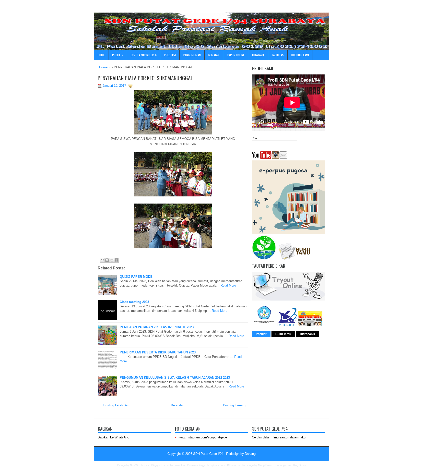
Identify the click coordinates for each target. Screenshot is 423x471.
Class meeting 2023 (134, 302)
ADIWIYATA (258, 54)
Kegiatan (213, 54)
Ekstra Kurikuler (144, 54)
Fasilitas (278, 54)
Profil (118, 54)
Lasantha (179, 465)
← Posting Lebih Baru (114, 405)
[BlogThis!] (107, 260)
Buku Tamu (283, 334)
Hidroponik (307, 334)
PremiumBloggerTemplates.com (206, 465)
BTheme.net (234, 465)
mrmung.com (283, 465)
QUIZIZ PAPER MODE (136, 276)
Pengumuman (192, 54)
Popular (261, 334)
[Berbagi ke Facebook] (116, 260)
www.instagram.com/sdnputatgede (202, 437)
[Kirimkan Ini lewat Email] (102, 260)
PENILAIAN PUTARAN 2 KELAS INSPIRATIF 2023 (157, 327)
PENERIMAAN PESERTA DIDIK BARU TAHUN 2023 (158, 352)
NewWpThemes (139, 465)
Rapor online (235, 54)
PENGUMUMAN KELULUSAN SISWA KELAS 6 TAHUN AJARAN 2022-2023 (175, 377)
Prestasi (170, 54)
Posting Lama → (235, 405)
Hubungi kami (300, 54)
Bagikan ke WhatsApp (113, 437)
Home (101, 54)
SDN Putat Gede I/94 (208, 454)
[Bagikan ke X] (111, 260)
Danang (250, 454)
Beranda (177, 405)
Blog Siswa (299, 465)
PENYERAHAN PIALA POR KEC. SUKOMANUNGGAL (145, 78)
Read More (228, 285)
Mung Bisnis (265, 465)
